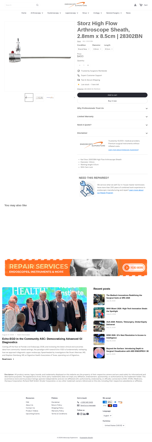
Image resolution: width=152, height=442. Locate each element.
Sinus (84, 13)
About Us (29, 405)
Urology (96, 13)
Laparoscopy (70, 13)
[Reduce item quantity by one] (79, 65)
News (128, 13)
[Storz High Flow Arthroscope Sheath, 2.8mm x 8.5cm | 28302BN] (15, 231)
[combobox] (22, 5)
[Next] (73, 97)
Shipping (80, 89)
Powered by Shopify (86, 438)
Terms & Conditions (59, 414)
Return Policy (57, 405)
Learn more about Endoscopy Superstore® (123, 150)
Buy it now (112, 101)
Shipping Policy (57, 408)
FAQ (27, 402)
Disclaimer (56, 402)
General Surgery (113, 13)
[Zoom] (40, 56)
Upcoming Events (33, 414)
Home (23, 13)
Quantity (80, 61)
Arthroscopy (36, 13)
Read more (7, 359)
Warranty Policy (58, 411)
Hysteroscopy (53, 13)
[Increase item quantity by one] (88, 65)
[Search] (37, 5)
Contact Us (30, 408)
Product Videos (32, 411)
